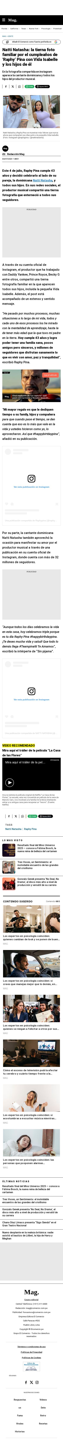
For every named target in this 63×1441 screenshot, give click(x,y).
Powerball (57, 29)
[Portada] (31, 1297)
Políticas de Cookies (31, 1358)
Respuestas (20, 1399)
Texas (23, 29)
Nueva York (33, 29)
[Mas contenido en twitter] (31, 1382)
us (20, 1407)
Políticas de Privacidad (31, 1352)
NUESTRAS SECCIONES (31, 1392)
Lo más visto (12, 840)
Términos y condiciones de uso (31, 1347)
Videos (43, 1399)
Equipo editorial (31, 1299)
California (14, 29)
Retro (43, 1415)
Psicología (45, 29)
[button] (9, 782)
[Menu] (5, 20)
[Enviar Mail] (4, 154)
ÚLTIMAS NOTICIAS (16, 1181)
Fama (20, 1415)
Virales (19, 1423)
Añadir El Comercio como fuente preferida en (31, 42)
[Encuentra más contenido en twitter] (12, 86)
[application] (31, 774)
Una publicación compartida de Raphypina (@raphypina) (32, 520)
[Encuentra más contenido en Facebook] (5, 86)
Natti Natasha (13, 829)
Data (43, 1407)
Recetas (43, 1423)
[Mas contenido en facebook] (26, 1382)
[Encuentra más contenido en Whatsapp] (19, 86)
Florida (4, 29)
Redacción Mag (15, 154)
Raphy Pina (30, 829)
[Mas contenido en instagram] (37, 1382)
